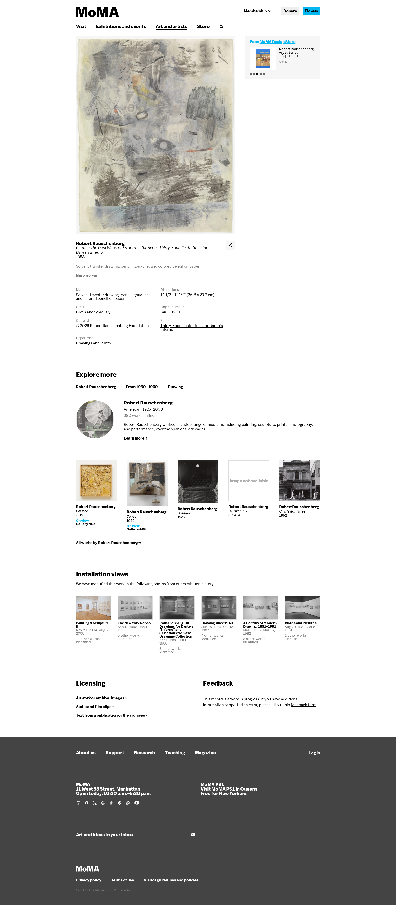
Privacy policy (88, 880)
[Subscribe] (193, 834)
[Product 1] (251, 74)
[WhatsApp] (127, 802)
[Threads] (103, 802)
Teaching (175, 752)
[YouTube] (137, 802)
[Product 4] (261, 74)
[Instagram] (78, 802)
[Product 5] (264, 74)
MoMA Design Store (277, 41)
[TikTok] (111, 802)
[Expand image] (155, 135)
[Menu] (221, 26)
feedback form (303, 704)
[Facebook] (86, 802)
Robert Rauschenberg (100, 243)
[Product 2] (254, 74)
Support (115, 752)
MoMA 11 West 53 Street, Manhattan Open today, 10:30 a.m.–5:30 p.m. (113, 788)
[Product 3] (257, 74)
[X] (94, 802)
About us (86, 752)
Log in (314, 753)
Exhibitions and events (121, 26)
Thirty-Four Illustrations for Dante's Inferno (191, 327)
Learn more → (136, 438)
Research (144, 752)
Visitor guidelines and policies (171, 880)
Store (203, 26)
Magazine (205, 752)
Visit (81, 26)
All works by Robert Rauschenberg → (108, 542)
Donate (290, 11)
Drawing (175, 386)
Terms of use (122, 880)
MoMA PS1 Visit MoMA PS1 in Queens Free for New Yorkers (228, 788)
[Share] (230, 245)
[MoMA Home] (97, 12)
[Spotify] (119, 802)
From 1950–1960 (142, 386)
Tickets (311, 11)
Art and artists (171, 26)
